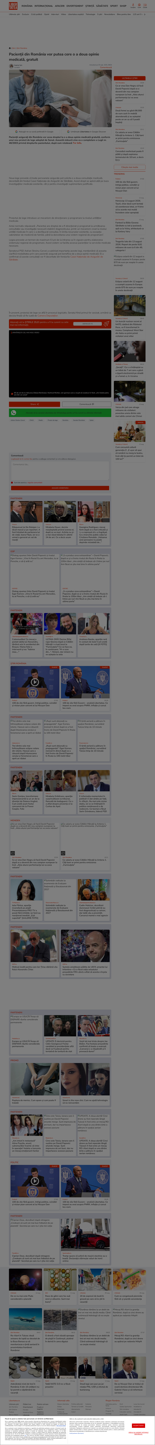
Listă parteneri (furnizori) (76, 1433)
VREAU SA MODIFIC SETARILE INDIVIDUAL (138, 1433)
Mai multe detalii (61, 1425)
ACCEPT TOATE (138, 1426)
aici (25, 1435)
